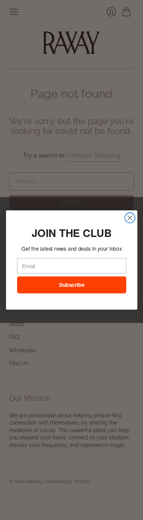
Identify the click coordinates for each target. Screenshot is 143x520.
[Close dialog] (130, 218)
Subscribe (71, 285)
